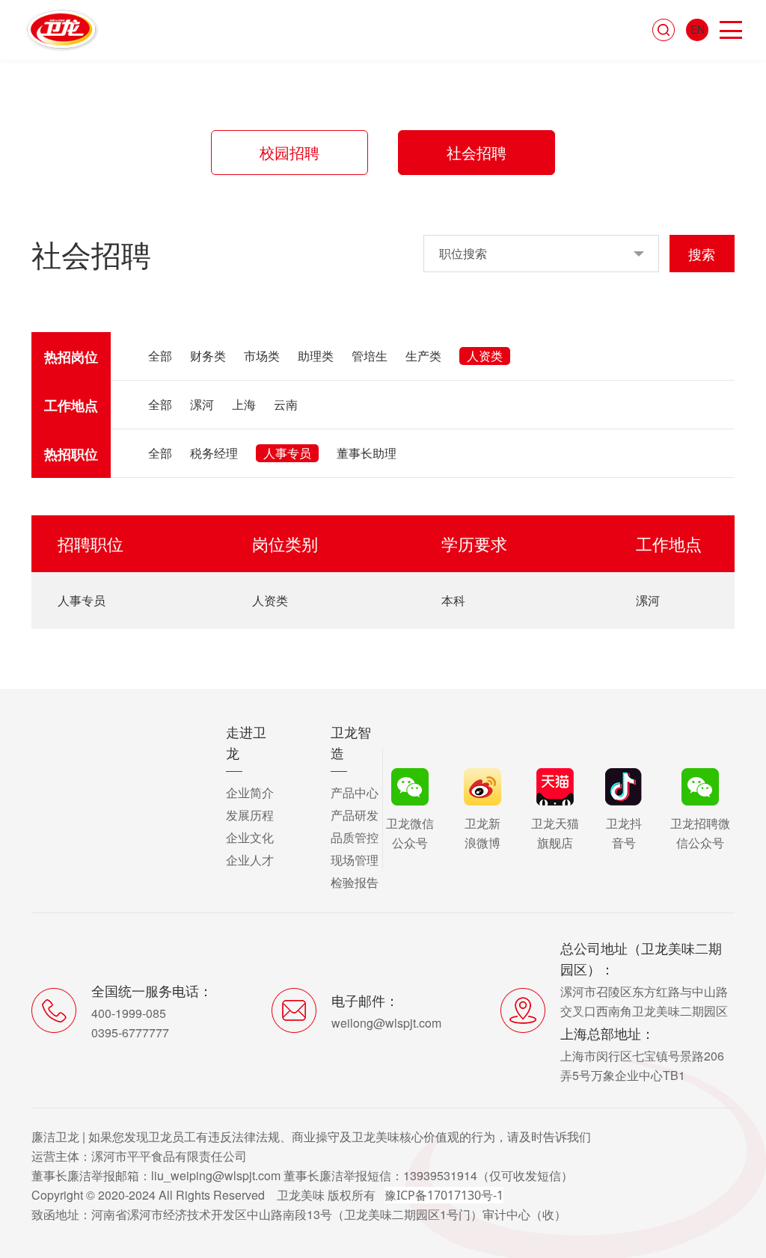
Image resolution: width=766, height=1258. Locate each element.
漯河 (202, 404)
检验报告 (355, 882)
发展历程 (250, 814)
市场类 (262, 355)
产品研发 (355, 814)
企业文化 (250, 837)
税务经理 (214, 452)
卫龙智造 (351, 742)
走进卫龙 (246, 742)
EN (697, 29)
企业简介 (250, 792)
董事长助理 (366, 452)
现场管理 (355, 859)
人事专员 (287, 452)
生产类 (423, 355)
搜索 (701, 253)
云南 (286, 404)
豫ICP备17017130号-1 (443, 1195)
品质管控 (355, 837)
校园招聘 (289, 152)
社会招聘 (476, 152)
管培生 (369, 355)
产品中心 (355, 792)
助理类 (316, 355)
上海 (244, 404)
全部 (160, 355)
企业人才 (250, 859)
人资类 (485, 355)
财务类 (208, 355)
